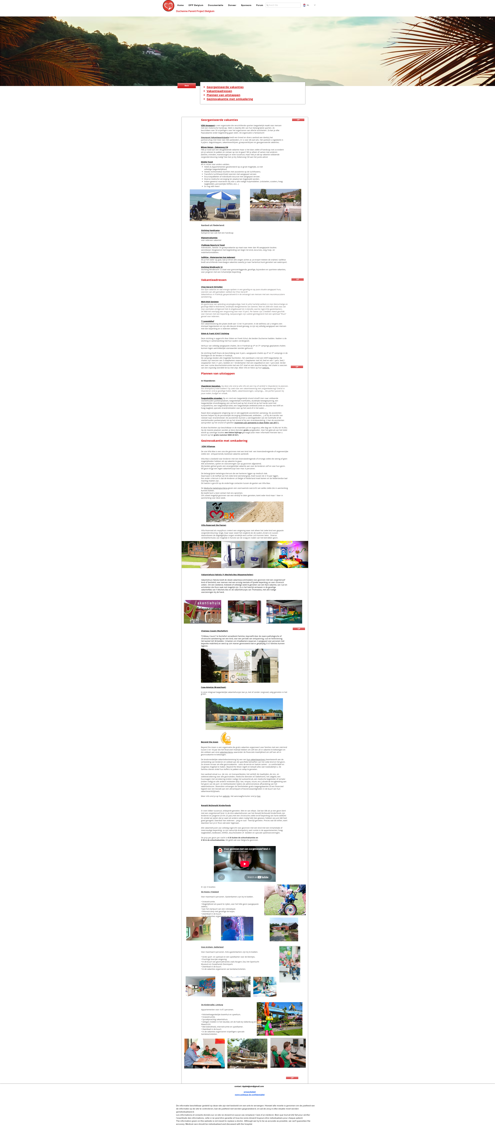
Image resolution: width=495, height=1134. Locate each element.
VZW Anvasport (208, 125)
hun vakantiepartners (256, 759)
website (226, 796)
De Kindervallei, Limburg (212, 1004)
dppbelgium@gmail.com (253, 1086)
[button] (196, 5)
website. (266, 367)
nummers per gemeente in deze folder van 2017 (256, 422)
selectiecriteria (226, 752)
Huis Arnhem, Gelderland (212, 947)
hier (259, 796)
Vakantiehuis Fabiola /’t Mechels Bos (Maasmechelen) (227, 574)
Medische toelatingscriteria (216, 488)
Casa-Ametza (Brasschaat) (213, 687)
